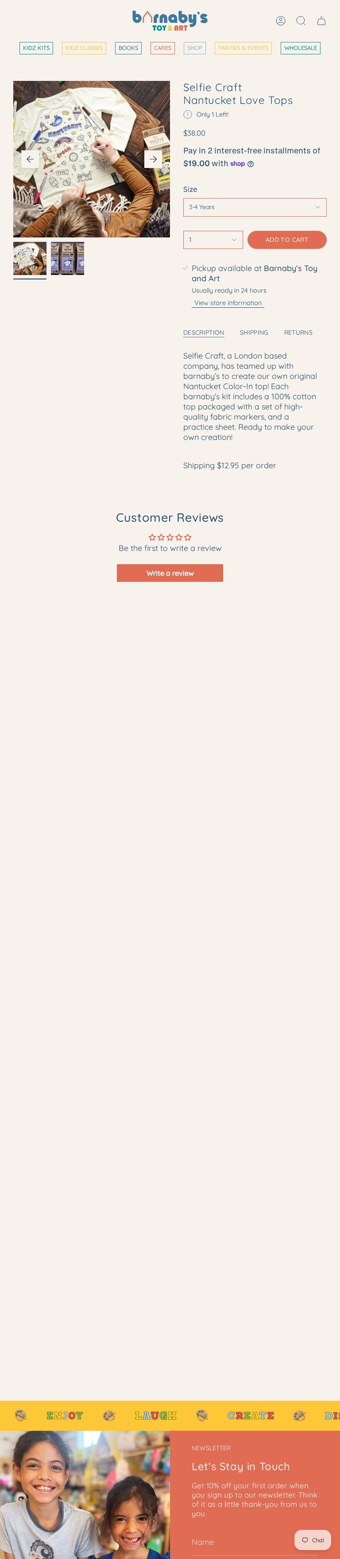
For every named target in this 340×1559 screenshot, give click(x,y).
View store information (228, 302)
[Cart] (321, 20)
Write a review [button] (170, 573)
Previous (30, 159)
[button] (84, 48)
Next (153, 159)
